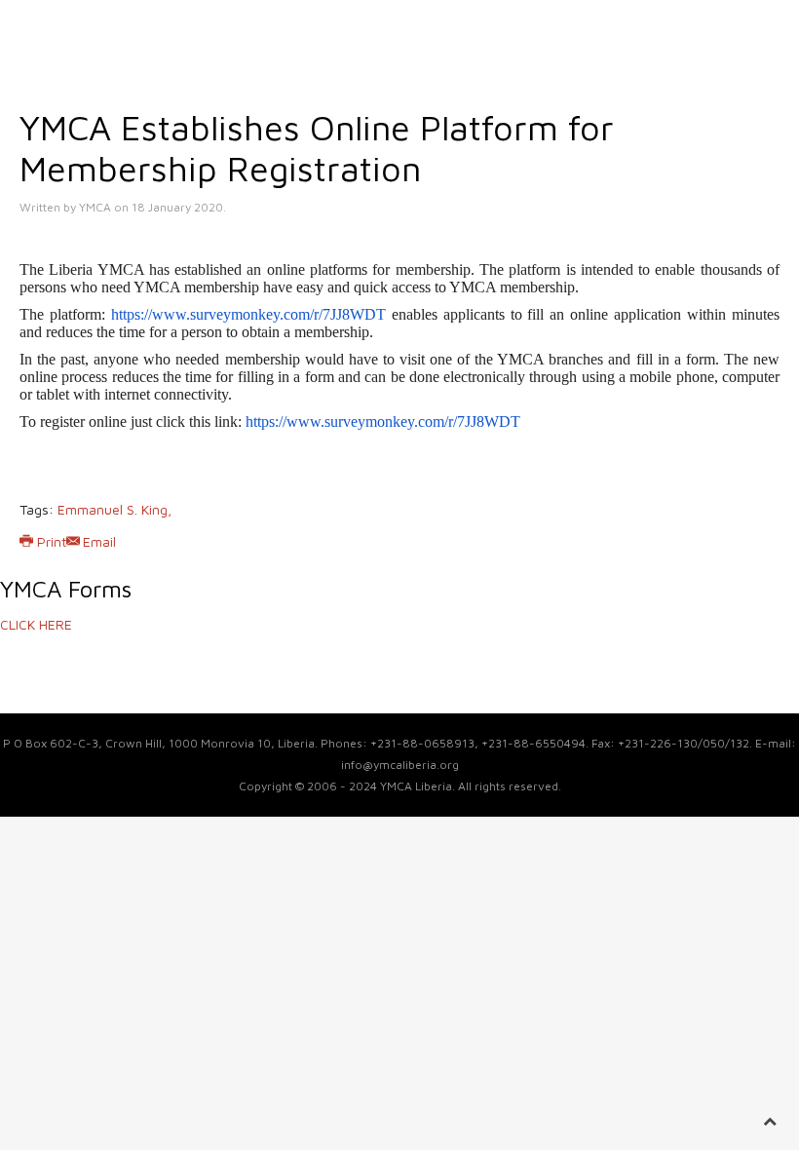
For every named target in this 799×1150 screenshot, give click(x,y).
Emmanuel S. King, (114, 509)
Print (51, 541)
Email (99, 541)
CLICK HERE (36, 624)
